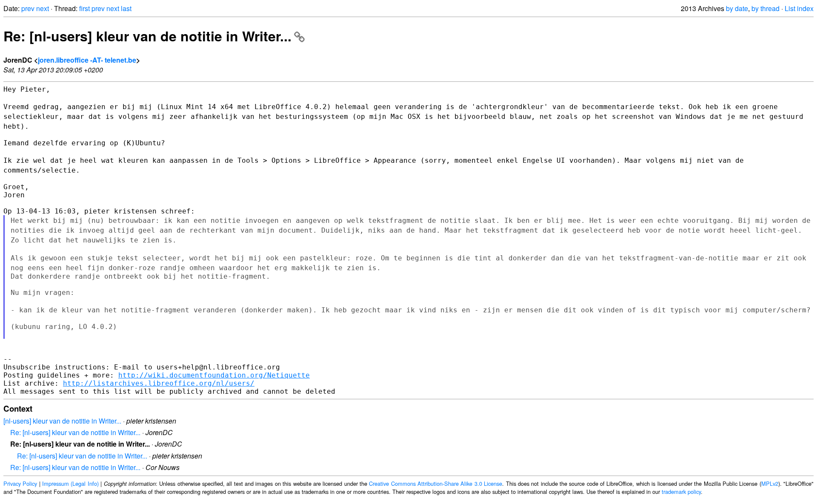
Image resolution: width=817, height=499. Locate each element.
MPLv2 (769, 483)
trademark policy (681, 491)
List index (799, 8)
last (126, 8)
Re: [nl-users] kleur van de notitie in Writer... (147, 36)
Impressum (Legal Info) (70, 483)
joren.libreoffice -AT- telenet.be (87, 60)
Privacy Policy (20, 483)
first (84, 8)
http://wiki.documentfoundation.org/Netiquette (214, 375)
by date (737, 8)
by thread (765, 8)
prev (27, 8)
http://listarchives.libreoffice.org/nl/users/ (158, 383)
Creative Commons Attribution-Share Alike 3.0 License (435, 483)
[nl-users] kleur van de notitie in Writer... (62, 421)
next (42, 8)
